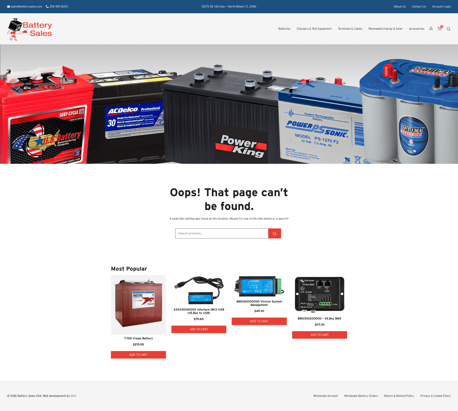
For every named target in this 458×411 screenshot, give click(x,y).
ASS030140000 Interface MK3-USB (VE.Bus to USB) (199, 311)
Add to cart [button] (138, 354)
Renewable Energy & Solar (386, 28)
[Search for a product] (448, 28)
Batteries (284, 28)
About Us (400, 6)
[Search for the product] (274, 233)
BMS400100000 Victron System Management (259, 303)
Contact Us (419, 6)
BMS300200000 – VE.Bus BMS (319, 318)
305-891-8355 (59, 6)
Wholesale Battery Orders (361, 396)
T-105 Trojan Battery (138, 338)
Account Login (441, 6)
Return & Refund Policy (399, 396)
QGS (73, 396)
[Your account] (431, 28)
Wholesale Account (325, 396)
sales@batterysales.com (26, 6)
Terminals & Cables (350, 28)
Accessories (416, 28)
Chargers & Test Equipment (314, 28)
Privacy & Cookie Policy (435, 396)
